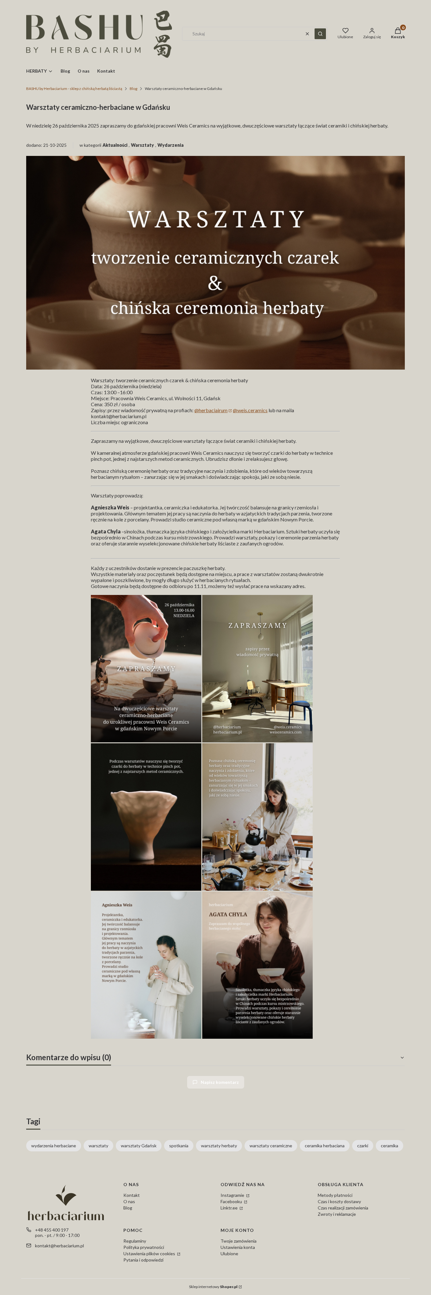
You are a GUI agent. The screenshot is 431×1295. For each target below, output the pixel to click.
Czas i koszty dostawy (339, 1201)
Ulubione (229, 1253)
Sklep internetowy (213, 1286)
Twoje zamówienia (239, 1241)
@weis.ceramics (250, 410)
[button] (320, 33)
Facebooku (232, 1201)
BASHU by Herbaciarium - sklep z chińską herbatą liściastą (74, 88)
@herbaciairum (210, 410)
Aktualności (115, 145)
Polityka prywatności (143, 1247)
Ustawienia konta (238, 1247)
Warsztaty (142, 145)
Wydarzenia (170, 145)
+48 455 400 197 (51, 1230)
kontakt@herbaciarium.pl (59, 1245)
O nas (129, 1201)
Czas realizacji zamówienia (343, 1207)
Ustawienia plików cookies (149, 1253)
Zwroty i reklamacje (337, 1214)
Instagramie (233, 1195)
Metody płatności (335, 1195)
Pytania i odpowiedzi (143, 1259)
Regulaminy (134, 1241)
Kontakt (131, 1195)
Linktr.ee (230, 1207)
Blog (133, 88)
